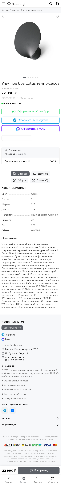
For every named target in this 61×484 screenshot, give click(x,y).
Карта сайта (47, 439)
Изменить (21, 154)
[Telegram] (4, 410)
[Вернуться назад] (3, 16)
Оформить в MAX (33, 128)
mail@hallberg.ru (14, 345)
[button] (24, 77)
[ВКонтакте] (12, 410)
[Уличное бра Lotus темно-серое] (30, 43)
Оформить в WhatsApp (33, 111)
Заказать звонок (12, 327)
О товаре (22, 173)
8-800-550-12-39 (12, 322)
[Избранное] (57, 16)
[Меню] (3, 3)
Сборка (22, 180)
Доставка (43, 173)
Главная (5, 10)
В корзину (41, 470)
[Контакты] (57, 3)
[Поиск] (51, 3)
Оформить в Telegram (33, 120)
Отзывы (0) (42, 180)
